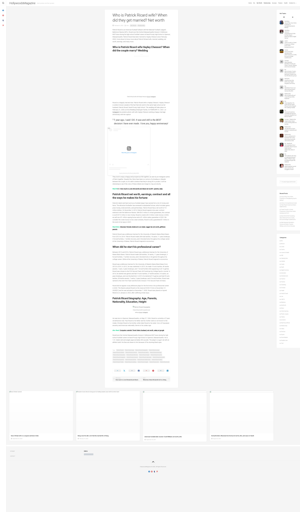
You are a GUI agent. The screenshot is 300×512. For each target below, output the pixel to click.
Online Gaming (284, 311)
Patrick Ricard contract (131, 352)
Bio (254, 3)
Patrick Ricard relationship (144, 359)
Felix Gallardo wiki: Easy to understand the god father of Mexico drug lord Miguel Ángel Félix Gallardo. (290, 158)
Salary (282, 328)
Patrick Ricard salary (157, 359)
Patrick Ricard (120, 350)
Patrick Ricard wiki (164, 362)
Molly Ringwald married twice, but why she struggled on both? (290, 168)
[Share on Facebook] (134, 370)
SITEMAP (12, 451)
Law (282, 296)
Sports (282, 334)
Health (286, 3)
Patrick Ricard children (118, 352)
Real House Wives (285, 322)
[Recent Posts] (284, 17)
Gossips (274, 3)
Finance (280, 3)
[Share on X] (120, 370)
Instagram (153, 96)
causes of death (285, 252)
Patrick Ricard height (144, 355)
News (282, 308)
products (283, 319)
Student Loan (284, 340)
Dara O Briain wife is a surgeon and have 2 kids (25, 436)
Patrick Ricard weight (143, 362)
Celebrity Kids (284, 258)
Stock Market (284, 337)
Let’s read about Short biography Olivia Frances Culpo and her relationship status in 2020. (291, 148)
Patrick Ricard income (156, 355)
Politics (283, 317)
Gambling (287, 21)
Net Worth (259, 3)
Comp (122, 330)
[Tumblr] (3, 20)
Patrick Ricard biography (141, 350)
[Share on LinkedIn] (163, 370)
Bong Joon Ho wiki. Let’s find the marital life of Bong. (93, 436)
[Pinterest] (3, 25)
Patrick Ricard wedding (130, 362)
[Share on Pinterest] (148, 370)
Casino (286, 50)
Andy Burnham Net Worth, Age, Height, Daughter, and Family (290, 82)
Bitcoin (283, 243)
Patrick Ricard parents (118, 359)
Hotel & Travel (284, 293)
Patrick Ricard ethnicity (132, 355)
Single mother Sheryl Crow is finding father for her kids (291, 122)
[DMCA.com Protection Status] (88, 455)
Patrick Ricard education (119, 355)
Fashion (283, 278)
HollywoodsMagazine (22, 3)
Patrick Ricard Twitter (118, 362)
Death (282, 267)
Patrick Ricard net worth (159, 357)
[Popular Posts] (292, 17)
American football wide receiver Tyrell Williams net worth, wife (163, 436)
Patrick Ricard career (154, 350)
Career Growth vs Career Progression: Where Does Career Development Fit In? (288, 211)
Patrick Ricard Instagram (119, 357)
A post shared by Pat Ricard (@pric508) (129, 173)
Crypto (282, 264)
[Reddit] (3, 15)
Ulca (127, 25)
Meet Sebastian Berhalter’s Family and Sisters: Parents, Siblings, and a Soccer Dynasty (287, 224)
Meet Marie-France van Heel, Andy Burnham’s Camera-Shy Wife (290, 89)
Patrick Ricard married (132, 357)
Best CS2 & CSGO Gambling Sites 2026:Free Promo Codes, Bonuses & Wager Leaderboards (291, 54)
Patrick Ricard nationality (145, 357)
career (286, 41)
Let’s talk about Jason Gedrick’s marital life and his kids (290, 130)
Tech (282, 343)
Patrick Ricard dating (143, 352)
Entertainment (284, 276)
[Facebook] (3, 10)
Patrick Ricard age (129, 350)
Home (250, 3)
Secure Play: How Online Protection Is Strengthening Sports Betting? (288, 198)
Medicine (283, 302)
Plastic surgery (284, 314)
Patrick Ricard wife (154, 362)
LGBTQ (283, 299)
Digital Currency (285, 270)
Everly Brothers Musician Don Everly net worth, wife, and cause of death (232, 436)
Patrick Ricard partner (130, 359)
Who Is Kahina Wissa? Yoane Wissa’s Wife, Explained (290, 97)
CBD (282, 255)
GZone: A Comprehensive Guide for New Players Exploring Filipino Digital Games (290, 35)
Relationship (267, 3)
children (283, 261)
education (283, 273)
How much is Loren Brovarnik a (130, 189)
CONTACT (12, 456)
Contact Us (292, 3)
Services (283, 331)
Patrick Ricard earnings (155, 352)
